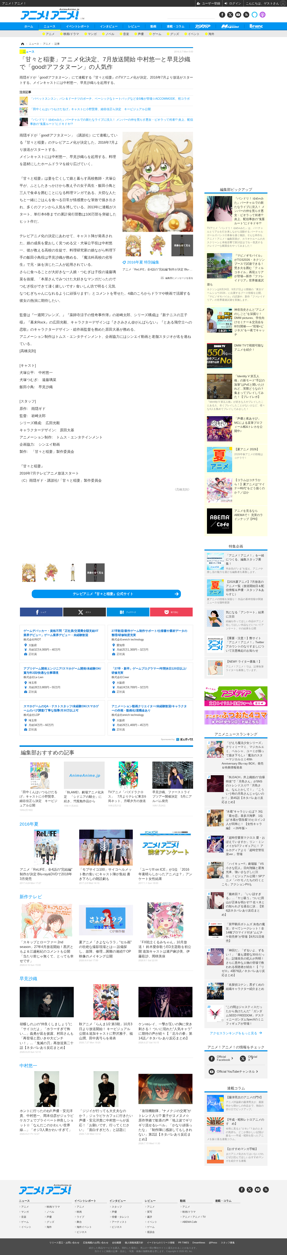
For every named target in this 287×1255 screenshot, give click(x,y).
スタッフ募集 (228, 1242)
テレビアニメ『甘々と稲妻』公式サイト (103, 594)
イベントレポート (78, 26)
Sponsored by (168, 739)
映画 (79, 1211)
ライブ (80, 1216)
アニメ (50, 33)
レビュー (134, 26)
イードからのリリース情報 (161, 1242)
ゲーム (157, 33)
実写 (149, 1211)
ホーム (28, 26)
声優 (141, 33)
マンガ (92, 33)
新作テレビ (31, 896)
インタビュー (109, 26)
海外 (211, 33)
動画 (153, 26)
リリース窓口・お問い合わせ (64, 1242)
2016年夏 (29, 824)
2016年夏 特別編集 (143, 262)
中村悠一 (28, 1065)
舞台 (79, 1221)
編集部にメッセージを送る (179, 278)
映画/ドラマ (71, 33)
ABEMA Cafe (189, 1221)
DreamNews (198, 1242)
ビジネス (82, 1232)
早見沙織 (28, 978)
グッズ (174, 33)
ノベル (109, 33)
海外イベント (84, 1227)
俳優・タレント (120, 1216)
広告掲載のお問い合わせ (95, 1242)
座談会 (151, 1232)
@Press (213, 1242)
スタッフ (117, 1206)
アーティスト (119, 1221)
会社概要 (116, 1242)
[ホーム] (22, 43)
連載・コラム (175, 26)
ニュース (49, 26)
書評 (149, 1216)
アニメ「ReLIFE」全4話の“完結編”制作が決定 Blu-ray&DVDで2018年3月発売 (173, 269)
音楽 (126, 33)
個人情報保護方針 (134, 1242)
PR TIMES (183, 1242)
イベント (194, 33)
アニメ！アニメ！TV (194, 1216)
